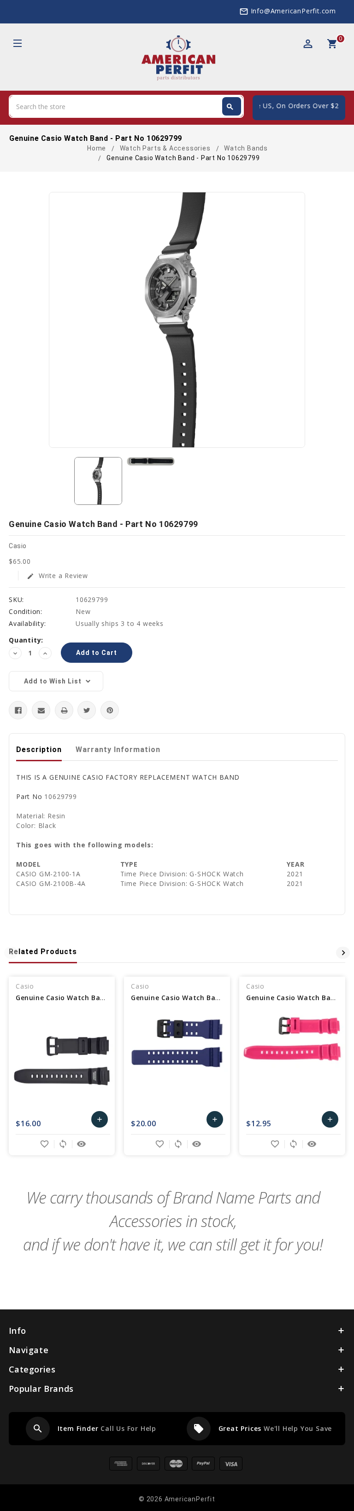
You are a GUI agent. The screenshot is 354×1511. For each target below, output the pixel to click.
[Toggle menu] (17, 44)
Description (39, 749)
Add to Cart (99, 1122)
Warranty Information (118, 749)
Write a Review (57, 575)
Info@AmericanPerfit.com (293, 10)
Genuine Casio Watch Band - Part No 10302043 (96, 997)
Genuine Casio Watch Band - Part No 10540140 (211, 997)
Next (343, 953)
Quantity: (26, 640)
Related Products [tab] (43, 951)
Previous (11, 953)
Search (230, 107)
